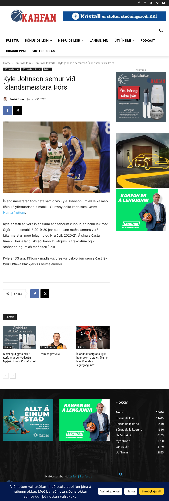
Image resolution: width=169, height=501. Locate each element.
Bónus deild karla (44, 63)
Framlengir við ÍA (50, 353)
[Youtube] (163, 3)
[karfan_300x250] (28, 420)
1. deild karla (48, 347)
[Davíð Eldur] (6, 99)
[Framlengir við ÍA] (56, 337)
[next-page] (13, 376)
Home (7, 63)
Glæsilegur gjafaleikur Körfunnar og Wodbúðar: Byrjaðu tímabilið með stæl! (19, 357)
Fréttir (47, 69)
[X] (151, 3)
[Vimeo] (157, 3)
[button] (161, 30)
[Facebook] (138, 3)
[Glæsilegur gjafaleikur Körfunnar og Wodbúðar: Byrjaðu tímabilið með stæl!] (19, 337)
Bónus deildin (22, 63)
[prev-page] (6, 376)
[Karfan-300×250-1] (141, 210)
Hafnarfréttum (14, 212)
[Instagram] (145, 3)
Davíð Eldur (16, 99)
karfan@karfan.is (80, 476)
